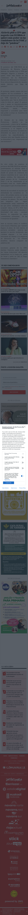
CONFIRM (8, 482)
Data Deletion (5, 488)
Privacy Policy (22, 488)
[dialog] (14, 457)
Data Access (14, 488)
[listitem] (14, 454)
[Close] (25, 427)
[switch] (22, 457)
